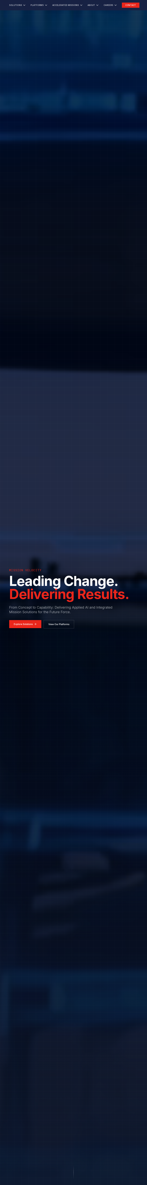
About (91, 5)
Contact (130, 5)
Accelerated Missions (65, 5)
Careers (108, 5)
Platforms (37, 5)
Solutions (15, 5)
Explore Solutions (23, 624)
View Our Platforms (58, 624)
